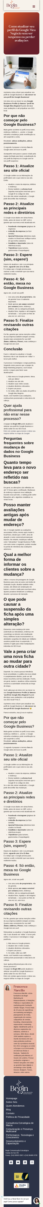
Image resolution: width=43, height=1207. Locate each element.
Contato (10, 1113)
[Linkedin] (25, 1162)
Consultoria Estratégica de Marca (19, 1124)
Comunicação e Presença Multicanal (19, 1130)
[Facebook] (11, 1162)
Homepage (11, 1098)
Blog (8, 1109)
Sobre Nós (11, 1102)
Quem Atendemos (15, 1106)
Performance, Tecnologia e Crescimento (20, 1136)
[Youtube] (18, 1162)
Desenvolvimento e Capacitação (16, 1142)
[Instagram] (32, 1162)
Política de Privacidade (18, 1117)
